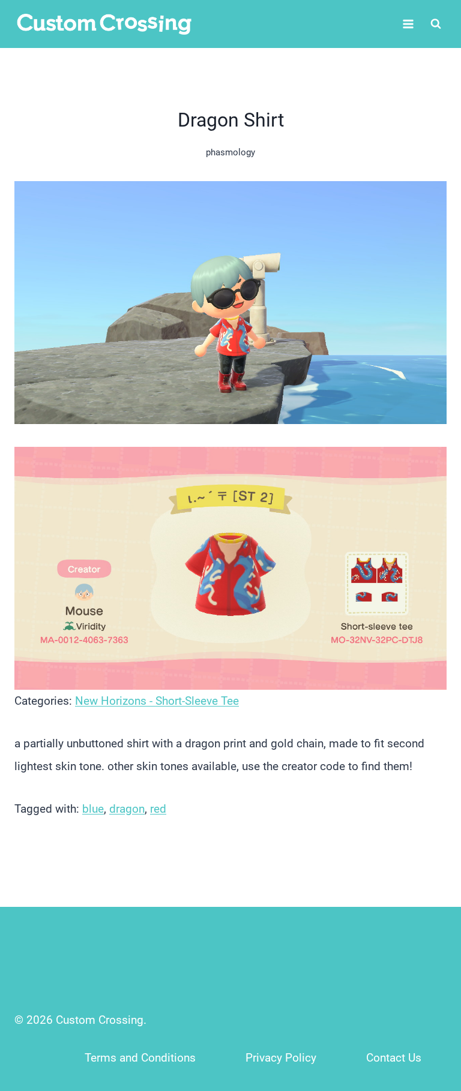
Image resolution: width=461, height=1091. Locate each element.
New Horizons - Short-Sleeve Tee (157, 701)
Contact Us (393, 1058)
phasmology (230, 152)
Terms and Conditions (140, 1058)
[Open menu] (408, 23)
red (158, 809)
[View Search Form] (436, 24)
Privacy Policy (281, 1058)
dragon (127, 809)
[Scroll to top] (425, 1002)
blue (93, 809)
